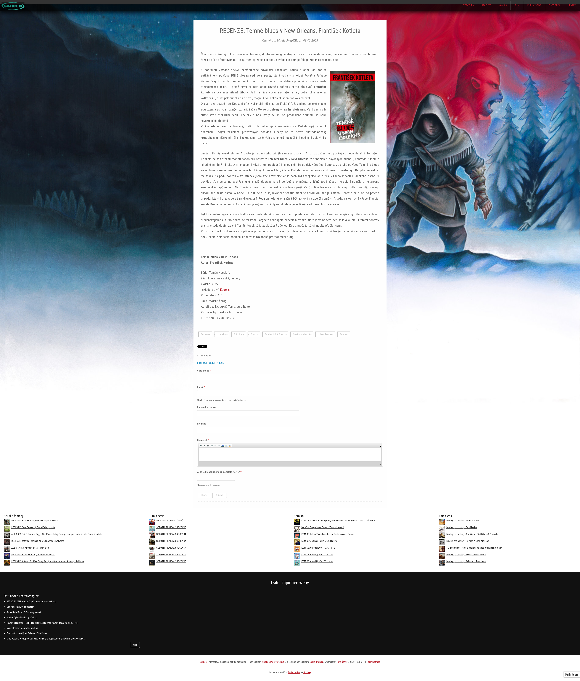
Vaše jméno (204, 370)
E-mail (201, 387)
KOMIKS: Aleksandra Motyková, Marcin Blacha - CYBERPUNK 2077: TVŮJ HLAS (339, 520)
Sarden (203, 661)
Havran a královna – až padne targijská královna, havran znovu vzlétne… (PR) (42, 622)
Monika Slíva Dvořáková (273, 661)
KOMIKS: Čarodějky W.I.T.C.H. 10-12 (318, 547)
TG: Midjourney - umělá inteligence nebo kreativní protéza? (474, 547)
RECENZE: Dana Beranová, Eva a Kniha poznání (33, 527)
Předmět (201, 423)
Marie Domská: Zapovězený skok (22, 628)
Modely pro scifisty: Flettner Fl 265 (462, 520)
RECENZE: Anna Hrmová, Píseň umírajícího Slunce (34, 520)
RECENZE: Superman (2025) (169, 520)
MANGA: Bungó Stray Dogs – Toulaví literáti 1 (322, 527)
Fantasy (344, 334)
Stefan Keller (294, 672)
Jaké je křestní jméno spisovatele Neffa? (219, 472)
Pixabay (307, 672)
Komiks (503, 5)
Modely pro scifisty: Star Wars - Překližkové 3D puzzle (472, 534)
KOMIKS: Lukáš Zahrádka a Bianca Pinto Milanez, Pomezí (328, 534)
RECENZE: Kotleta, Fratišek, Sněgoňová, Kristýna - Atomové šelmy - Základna (47, 561)
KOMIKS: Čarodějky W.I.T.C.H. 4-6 (317, 561)
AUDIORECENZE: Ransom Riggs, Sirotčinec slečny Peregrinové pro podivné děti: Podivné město (56, 534)
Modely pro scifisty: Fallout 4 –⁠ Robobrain (466, 561)
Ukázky (572, 5)
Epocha (225, 290)
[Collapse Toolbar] (380, 446)
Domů (174, 16)
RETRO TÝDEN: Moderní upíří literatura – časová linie (31, 601)
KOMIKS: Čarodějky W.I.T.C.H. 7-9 (317, 554)
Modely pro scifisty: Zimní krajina (461, 527)
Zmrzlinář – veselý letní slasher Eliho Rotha (26, 633)
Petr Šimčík (342, 661)
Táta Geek (554, 5)
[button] (201, 445)
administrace (374, 661)
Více (135, 644)
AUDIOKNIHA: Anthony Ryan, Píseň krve (30, 547)
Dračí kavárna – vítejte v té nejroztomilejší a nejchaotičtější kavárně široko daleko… (45, 638)
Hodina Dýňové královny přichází (21, 617)
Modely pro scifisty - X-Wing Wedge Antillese (467, 541)
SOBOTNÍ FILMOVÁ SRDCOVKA (171, 527)
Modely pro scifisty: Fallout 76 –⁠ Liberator (466, 554)
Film (517, 5)
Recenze (486, 5)
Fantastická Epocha (276, 334)
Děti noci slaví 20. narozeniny (20, 606)
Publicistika (534, 5)
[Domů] (13, 9)
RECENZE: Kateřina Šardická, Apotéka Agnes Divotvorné (37, 541)
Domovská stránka (206, 407)
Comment (203, 440)
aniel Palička (317, 661)
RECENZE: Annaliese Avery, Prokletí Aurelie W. (33, 554)
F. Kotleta (239, 334)
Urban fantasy (326, 334)
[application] (290, 454)
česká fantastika (302, 334)
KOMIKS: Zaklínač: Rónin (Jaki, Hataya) (319, 541)
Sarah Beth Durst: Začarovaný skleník (23, 612)
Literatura (467, 5)
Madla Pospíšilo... (289, 40)
